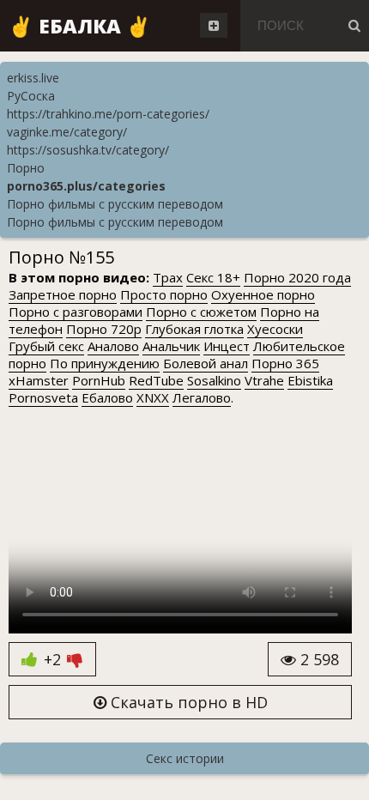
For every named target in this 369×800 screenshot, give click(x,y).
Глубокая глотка (194, 328)
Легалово (201, 397)
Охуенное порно (263, 294)
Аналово (113, 346)
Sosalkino (214, 380)
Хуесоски (275, 328)
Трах (168, 277)
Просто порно (164, 294)
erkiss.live (33, 78)
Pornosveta (43, 397)
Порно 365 (285, 363)
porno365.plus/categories (86, 186)
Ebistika (310, 380)
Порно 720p (104, 328)
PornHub (98, 380)
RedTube (156, 380)
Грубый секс (46, 346)
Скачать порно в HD (187, 702)
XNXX (152, 397)
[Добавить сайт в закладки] (213, 25)
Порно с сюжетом (201, 311)
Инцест (226, 346)
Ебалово (107, 397)
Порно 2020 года (297, 277)
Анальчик (171, 346)
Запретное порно (63, 294)
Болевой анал (205, 363)
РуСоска (31, 96)
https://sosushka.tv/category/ (88, 150)
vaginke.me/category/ (67, 132)
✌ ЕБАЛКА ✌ (80, 25)
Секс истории (185, 758)
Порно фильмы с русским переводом (115, 204)
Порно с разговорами (75, 311)
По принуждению (105, 363)
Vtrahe (264, 380)
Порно (26, 168)
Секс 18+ (213, 277)
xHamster (39, 380)
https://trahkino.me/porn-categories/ (108, 114)
